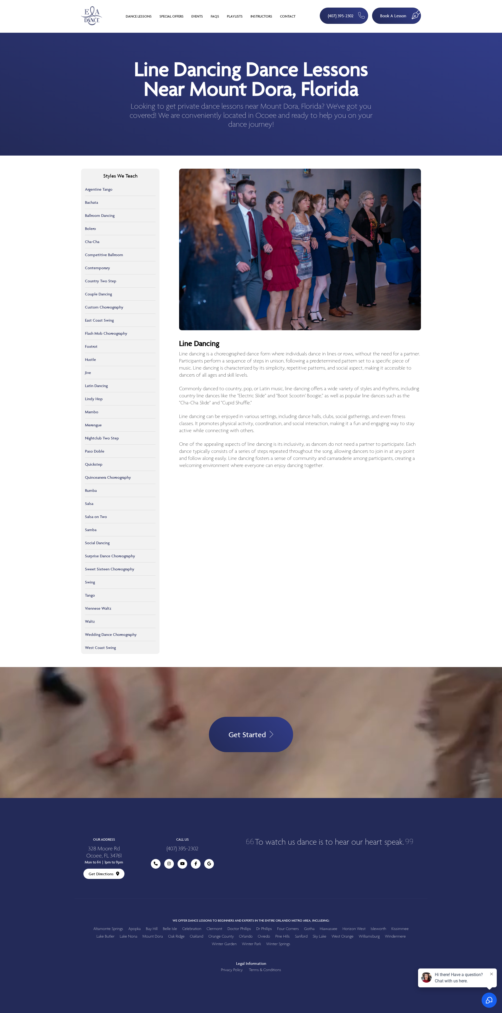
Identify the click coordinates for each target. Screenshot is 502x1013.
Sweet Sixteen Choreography (109, 568)
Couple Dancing (98, 293)
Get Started (247, 734)
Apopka (134, 928)
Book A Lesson (393, 15)
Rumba (91, 490)
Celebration (191, 928)
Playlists (235, 16)
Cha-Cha (92, 241)
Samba (90, 529)
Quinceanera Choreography (108, 477)
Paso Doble (94, 451)
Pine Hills (282, 936)
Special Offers (171, 16)
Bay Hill (152, 928)
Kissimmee (400, 928)
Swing (90, 582)
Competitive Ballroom (104, 254)
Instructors (261, 16)
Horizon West (354, 928)
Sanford (301, 936)
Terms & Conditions (265, 969)
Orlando (246, 936)
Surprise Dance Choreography (110, 555)
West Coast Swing (100, 647)
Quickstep (93, 464)
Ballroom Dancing (100, 215)
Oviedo (264, 936)
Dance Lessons (139, 16)
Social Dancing (97, 542)
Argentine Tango (98, 189)
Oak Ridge (176, 936)
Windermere (395, 936)
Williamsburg (369, 936)
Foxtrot (91, 346)
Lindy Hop (94, 398)
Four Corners (288, 928)
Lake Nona (128, 936)
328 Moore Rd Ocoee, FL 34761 (104, 852)
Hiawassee (328, 928)
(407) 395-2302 (340, 15)
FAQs (215, 16)
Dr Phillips (264, 928)
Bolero (90, 228)
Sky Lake (319, 936)
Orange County (221, 936)
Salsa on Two (96, 516)
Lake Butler (105, 936)
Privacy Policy (232, 969)
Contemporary (97, 267)
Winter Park (251, 944)
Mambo (91, 411)
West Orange (342, 936)
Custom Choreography (104, 307)
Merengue (93, 424)
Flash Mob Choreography (106, 333)
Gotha (309, 928)
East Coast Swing (99, 320)
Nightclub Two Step (102, 438)
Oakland (196, 936)
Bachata (91, 202)
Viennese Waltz (98, 608)
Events (197, 16)
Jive (88, 372)
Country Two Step (100, 280)
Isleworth (378, 928)
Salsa (89, 503)
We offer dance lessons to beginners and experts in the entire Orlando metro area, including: (251, 920)
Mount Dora (152, 936)
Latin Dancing (96, 385)
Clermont (214, 928)
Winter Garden (224, 944)
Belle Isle (170, 928)
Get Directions (101, 873)
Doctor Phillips (239, 928)
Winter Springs (278, 944)
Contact (287, 16)
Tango (90, 595)
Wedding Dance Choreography (111, 634)
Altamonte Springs (108, 928)
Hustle (90, 359)
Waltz (90, 621)
